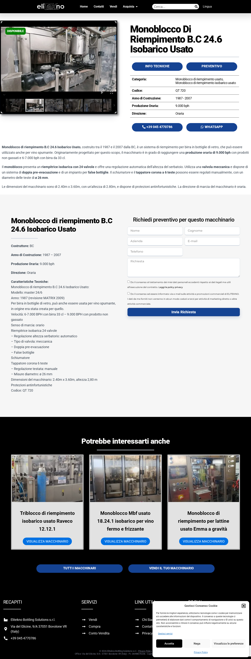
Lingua (207, 6)
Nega (197, 643)
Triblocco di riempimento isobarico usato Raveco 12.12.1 (47, 521)
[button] (243, 606)
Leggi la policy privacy (171, 287)
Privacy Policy (201, 652)
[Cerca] (196, 6)
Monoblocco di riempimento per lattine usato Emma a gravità (203, 521)
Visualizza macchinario (47, 541)
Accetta (169, 643)
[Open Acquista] (136, 6)
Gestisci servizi (165, 633)
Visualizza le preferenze (228, 643)
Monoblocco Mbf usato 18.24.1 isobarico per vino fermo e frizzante (125, 521)
